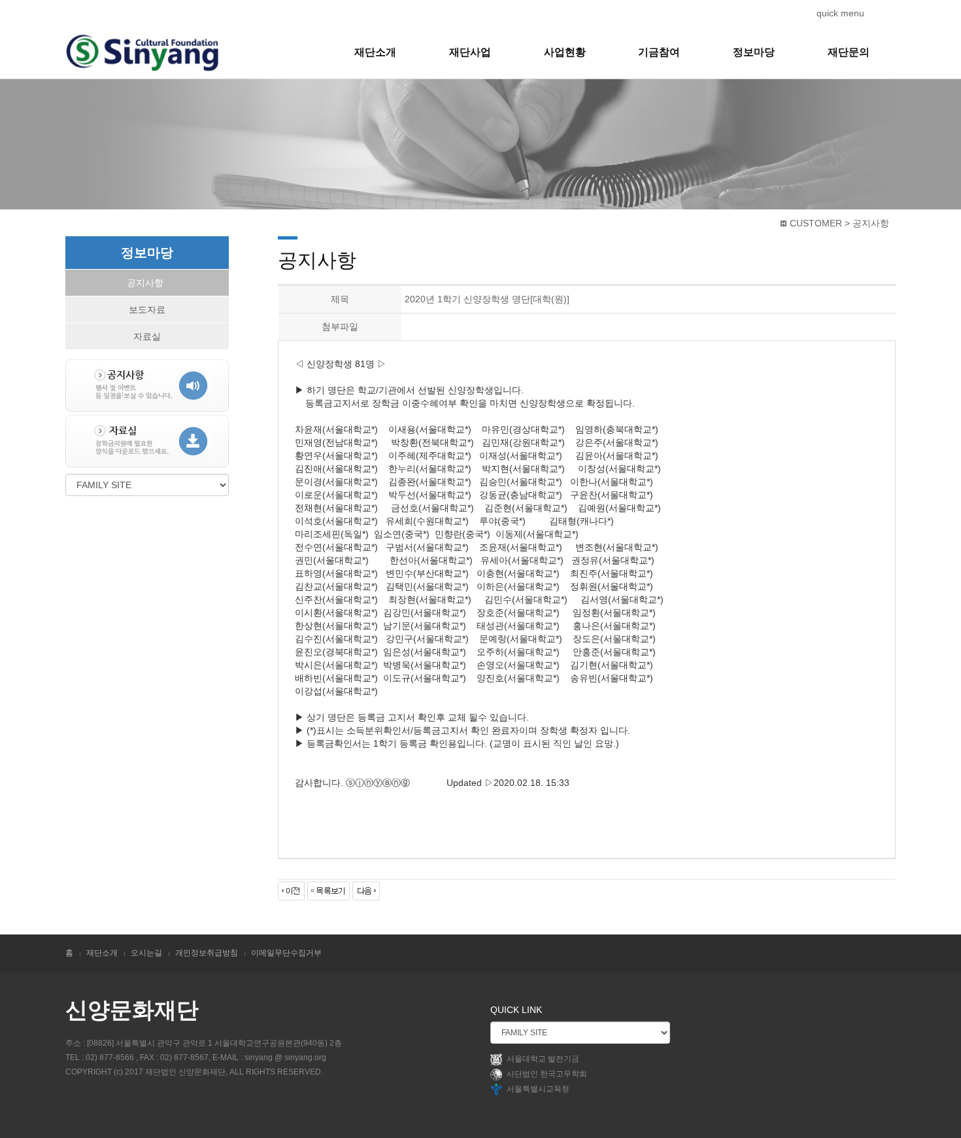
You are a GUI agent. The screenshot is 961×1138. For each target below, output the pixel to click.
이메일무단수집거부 (286, 952)
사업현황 (565, 52)
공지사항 (145, 282)
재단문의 (848, 52)
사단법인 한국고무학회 (547, 1073)
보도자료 (147, 309)
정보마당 (754, 52)
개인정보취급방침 (206, 952)
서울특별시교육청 (538, 1089)
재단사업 (470, 52)
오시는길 (146, 952)
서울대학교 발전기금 (543, 1058)
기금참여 (659, 52)
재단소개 (375, 52)
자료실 (147, 336)
